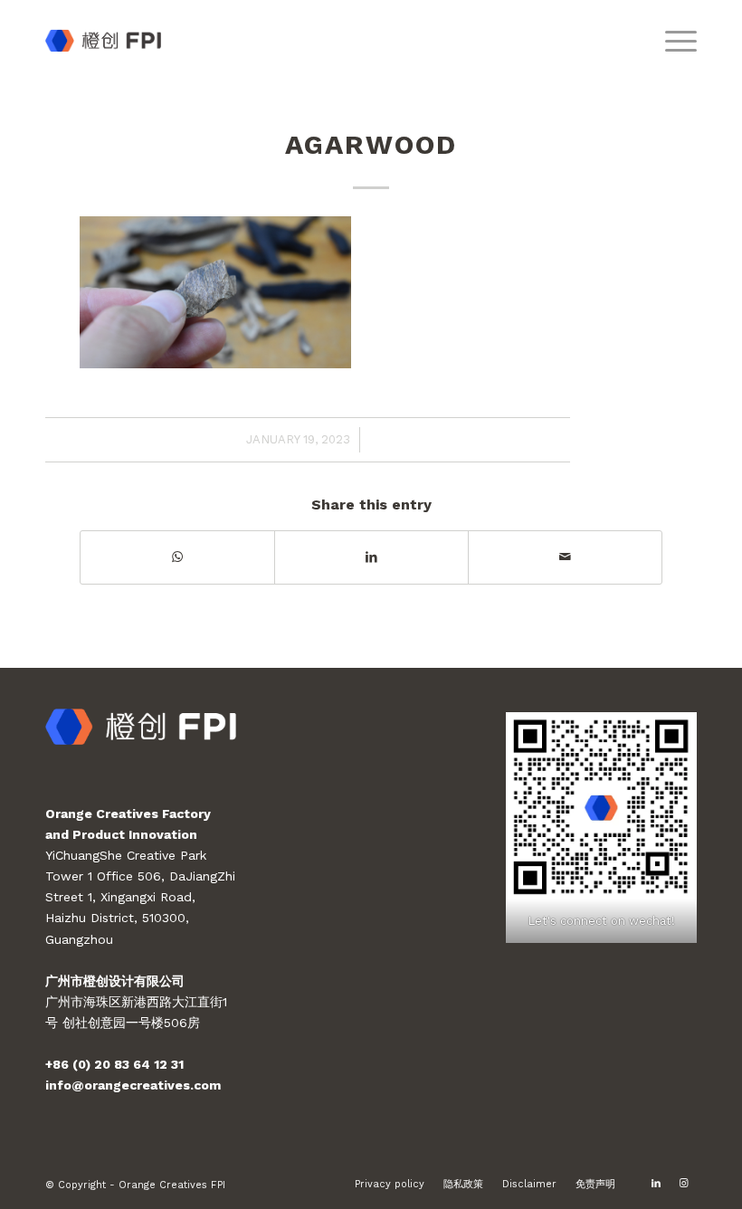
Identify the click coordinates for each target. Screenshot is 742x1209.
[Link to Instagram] (683, 1183)
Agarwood (371, 144)
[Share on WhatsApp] (177, 557)
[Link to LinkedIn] (656, 1183)
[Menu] (672, 40)
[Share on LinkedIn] (371, 557)
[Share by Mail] (565, 557)
